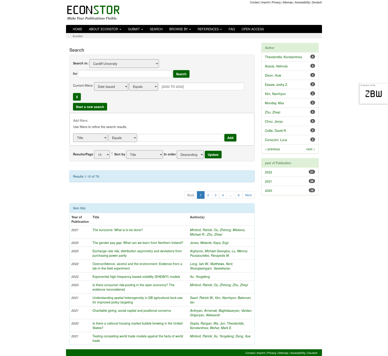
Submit (134, 29)
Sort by (119, 154)
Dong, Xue (243, 336)
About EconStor (104, 29)
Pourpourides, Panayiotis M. (210, 255)
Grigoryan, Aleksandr (205, 315)
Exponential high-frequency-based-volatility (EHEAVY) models (136, 276)
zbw (373, 94)
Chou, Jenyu (274, 121)
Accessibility (302, 2)
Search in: (80, 63)
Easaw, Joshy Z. (276, 84)
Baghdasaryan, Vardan (235, 310)
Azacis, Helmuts (276, 66)
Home (77, 29)
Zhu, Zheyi (214, 234)
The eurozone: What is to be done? (118, 230)
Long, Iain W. (199, 263)
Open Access (253, 29)
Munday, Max (274, 103)
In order (170, 154)
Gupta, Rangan (201, 323)
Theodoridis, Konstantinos (283, 57)
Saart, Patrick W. (201, 297)
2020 (268, 190)
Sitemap (288, 2)
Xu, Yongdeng (200, 276)
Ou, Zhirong (222, 230)
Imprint (265, 2)
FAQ (232, 29)
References (209, 29)
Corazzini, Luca (276, 139)
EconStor (78, 36)
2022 (268, 172)
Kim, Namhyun (225, 297)
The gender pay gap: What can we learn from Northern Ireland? (138, 242)
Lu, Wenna (239, 251)
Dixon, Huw (273, 75)
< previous (272, 149)
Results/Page (83, 154)
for (75, 73)
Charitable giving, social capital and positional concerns (132, 310)
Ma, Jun (219, 323)
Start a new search (90, 106)
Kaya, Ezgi (220, 242)
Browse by (179, 29)
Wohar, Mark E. (221, 327)
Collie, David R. (276, 130)
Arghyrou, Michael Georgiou (210, 251)
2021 (268, 181)
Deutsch (317, 2)
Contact (254, 2)
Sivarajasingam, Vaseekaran (210, 268)
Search (156, 29)
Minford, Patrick (201, 230)
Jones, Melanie (201, 242)
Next (248, 195)
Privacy (276, 2)
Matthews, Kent (221, 263)
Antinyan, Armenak (203, 310)
